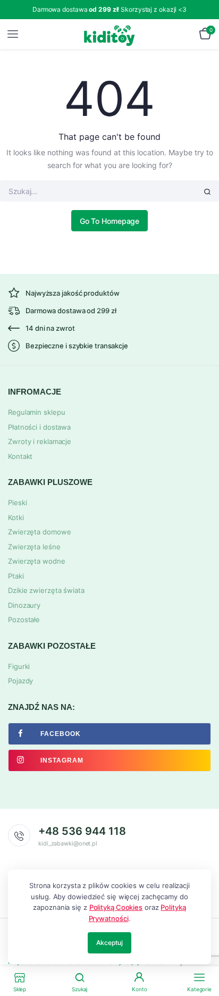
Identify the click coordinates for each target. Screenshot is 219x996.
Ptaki (16, 576)
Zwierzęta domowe (39, 532)
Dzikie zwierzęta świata (46, 590)
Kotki (16, 517)
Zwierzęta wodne (36, 561)
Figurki (19, 666)
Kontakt (20, 456)
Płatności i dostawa (39, 427)
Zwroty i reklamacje (39, 441)
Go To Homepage (110, 220)
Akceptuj (109, 943)
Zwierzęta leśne (34, 546)
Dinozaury (24, 605)
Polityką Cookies (115, 907)
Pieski (17, 502)
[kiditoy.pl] (110, 34)
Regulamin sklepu (36, 412)
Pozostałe (24, 619)
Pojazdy (20, 680)
